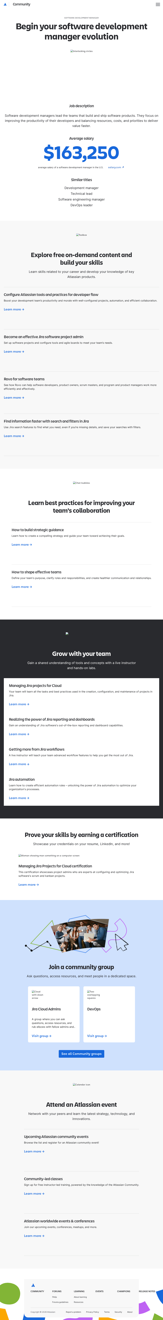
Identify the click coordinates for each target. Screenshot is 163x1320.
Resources (78, 1302)
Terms (107, 1312)
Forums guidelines (60, 1302)
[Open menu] (157, 4)
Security (118, 1312)
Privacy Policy (92, 1312)
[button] (17, 4)
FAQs (54, 1297)
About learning (80, 1297)
